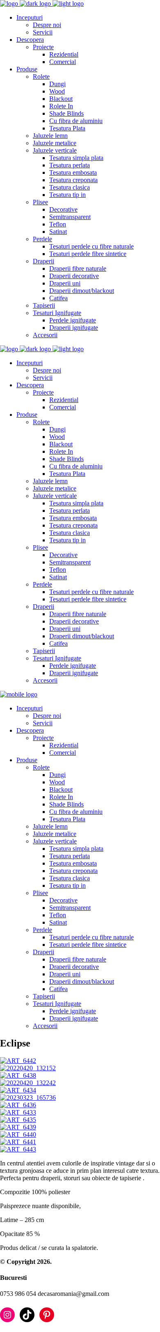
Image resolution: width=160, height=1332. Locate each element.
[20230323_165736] (28, 1097)
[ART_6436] (18, 1104)
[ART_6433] (18, 1112)
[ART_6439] (18, 1127)
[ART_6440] (18, 1134)
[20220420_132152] (28, 1068)
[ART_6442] (18, 1060)
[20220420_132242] (28, 1082)
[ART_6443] (18, 1149)
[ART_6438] (18, 1075)
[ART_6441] (18, 1141)
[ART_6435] (18, 1119)
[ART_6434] (18, 1090)
